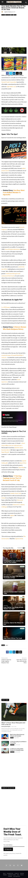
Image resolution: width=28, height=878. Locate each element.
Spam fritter (23, 463)
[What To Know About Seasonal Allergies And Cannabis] (5, 736)
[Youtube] (21, 865)
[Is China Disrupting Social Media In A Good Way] (5, 743)
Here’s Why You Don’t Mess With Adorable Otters (22, 661)
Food (12, 14)
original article (19, 538)
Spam (7, 645)
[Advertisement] (14, 30)
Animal (3, 498)
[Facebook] (7, 73)
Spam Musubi (5, 452)
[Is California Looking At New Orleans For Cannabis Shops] (5, 750)
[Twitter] (10, 73)
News (15, 14)
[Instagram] (10, 865)
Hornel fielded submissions (12, 249)
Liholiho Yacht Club (15, 493)
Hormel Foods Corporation (8, 82)
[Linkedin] (14, 73)
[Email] (17, 73)
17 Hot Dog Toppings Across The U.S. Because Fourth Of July (12, 478)
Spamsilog (21, 467)
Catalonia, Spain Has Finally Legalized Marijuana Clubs (6, 661)
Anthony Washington (5, 726)
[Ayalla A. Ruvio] (2, 12)
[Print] (20, 73)
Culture (3, 14)
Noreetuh (20, 500)
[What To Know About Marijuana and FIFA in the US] (14, 712)
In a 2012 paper (5, 307)
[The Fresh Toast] (14, 2)
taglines (12, 515)
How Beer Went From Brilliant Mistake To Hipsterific (13, 192)
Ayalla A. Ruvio (8, 11)
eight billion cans (11, 86)
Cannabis (12, 744)
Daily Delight (8, 14)
